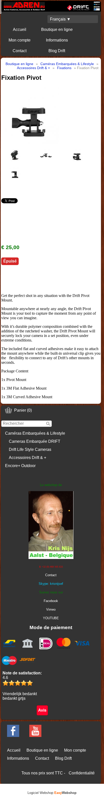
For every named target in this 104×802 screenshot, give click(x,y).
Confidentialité (82, 773)
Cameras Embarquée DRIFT (34, 441)
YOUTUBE (51, 618)
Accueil (19, 29)
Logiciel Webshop (52, 793)
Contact (20, 51)
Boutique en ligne (57, 29)
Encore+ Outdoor (20, 466)
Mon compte (20, 40)
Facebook (51, 601)
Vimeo (51, 609)
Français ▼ (60, 19)
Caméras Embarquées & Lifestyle (35, 433)
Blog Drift (56, 51)
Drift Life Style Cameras (30, 449)
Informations (57, 40)
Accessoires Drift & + (27, 457)
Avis (42, 710)
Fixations (64, 68)
